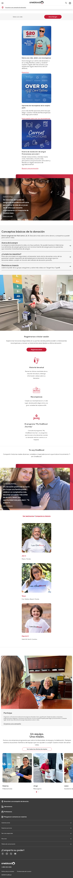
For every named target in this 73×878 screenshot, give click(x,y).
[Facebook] (3, 854)
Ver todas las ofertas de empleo (37, 749)
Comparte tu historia (42, 516)
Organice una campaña (12, 724)
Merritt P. (25, 636)
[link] (3, 7)
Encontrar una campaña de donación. (15, 7)
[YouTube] (15, 854)
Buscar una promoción (30, 168)
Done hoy (25, 72)
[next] (69, 768)
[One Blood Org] (8, 863)
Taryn (24, 596)
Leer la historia (8, 506)
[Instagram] (7, 854)
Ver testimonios (28, 516)
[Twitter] (11, 854)
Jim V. (24, 556)
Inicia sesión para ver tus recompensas (36, 118)
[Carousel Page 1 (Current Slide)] (36, 791)
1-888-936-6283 (7, 867)
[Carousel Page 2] (38, 791)
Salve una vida (8, 216)
